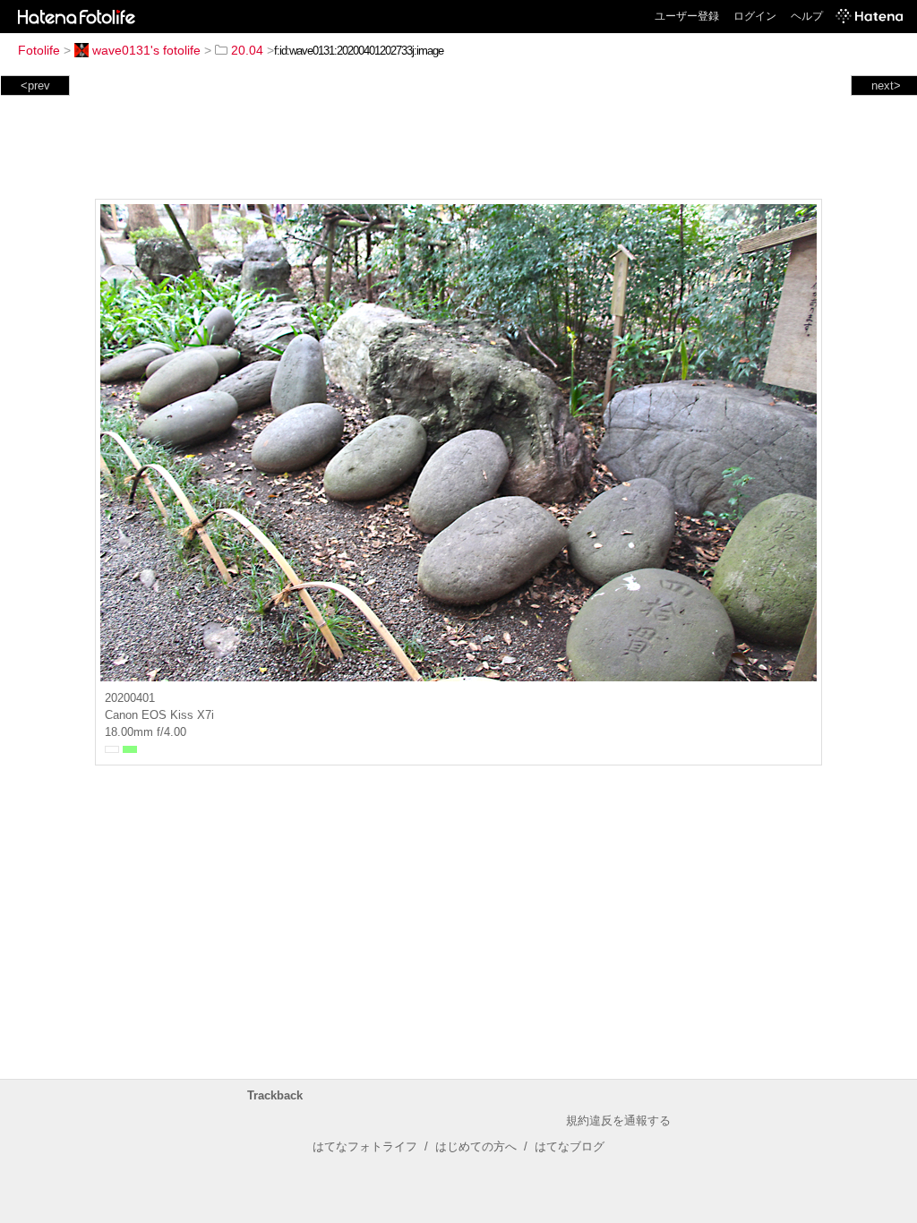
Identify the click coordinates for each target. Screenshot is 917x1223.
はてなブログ (569, 1146)
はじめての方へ (476, 1146)
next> (886, 85)
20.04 (247, 50)
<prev (35, 85)
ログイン (754, 16)
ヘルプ (807, 16)
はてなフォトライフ (365, 1146)
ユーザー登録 (687, 16)
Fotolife (39, 50)
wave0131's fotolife (146, 50)
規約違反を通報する (618, 1120)
